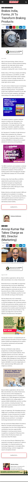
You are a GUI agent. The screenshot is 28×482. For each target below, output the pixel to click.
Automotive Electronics (8, 7)
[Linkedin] (20, 27)
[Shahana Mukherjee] (6, 218)
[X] (10, 27)
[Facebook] (7, 27)
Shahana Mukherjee (7, 24)
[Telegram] (23, 27)
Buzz (3, 7)
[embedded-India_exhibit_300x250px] (14, 162)
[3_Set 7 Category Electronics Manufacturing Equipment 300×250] (14, 115)
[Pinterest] (14, 27)
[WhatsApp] (17, 27)
